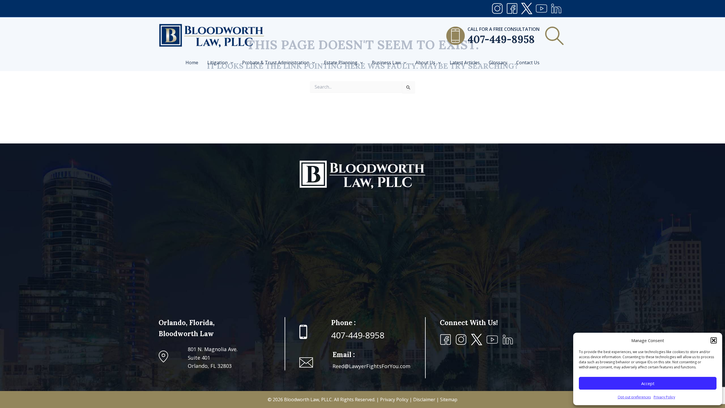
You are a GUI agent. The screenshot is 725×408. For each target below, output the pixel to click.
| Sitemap (446, 399)
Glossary (498, 62)
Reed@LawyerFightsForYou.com (371, 366)
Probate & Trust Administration (275, 62)
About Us (425, 62)
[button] (714, 340)
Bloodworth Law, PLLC (308, 399)
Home (191, 62)
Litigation (217, 62)
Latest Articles (465, 62)
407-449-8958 (501, 39)
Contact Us (528, 62)
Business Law (386, 62)
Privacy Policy (664, 397)
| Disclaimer (423, 399)
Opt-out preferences (634, 397)
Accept (647, 383)
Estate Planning (340, 62)
